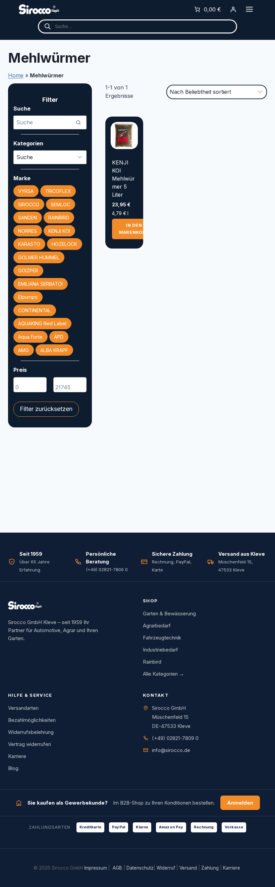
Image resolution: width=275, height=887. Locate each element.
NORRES (27, 231)
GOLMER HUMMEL (38, 257)
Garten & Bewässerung (169, 613)
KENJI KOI (59, 231)
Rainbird (152, 662)
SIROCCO (28, 204)
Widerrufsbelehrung (31, 732)
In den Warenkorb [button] (134, 228)
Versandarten (23, 708)
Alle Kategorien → (163, 674)
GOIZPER (28, 270)
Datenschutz (140, 868)
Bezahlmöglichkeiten (32, 720)
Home (15, 75)
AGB (117, 868)
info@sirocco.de (171, 750)
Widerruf (166, 868)
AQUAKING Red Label (42, 323)
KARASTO (29, 244)
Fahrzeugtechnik (162, 637)
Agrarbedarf (157, 625)
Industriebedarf (160, 649)
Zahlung (210, 868)
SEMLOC (60, 204)
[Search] (78, 122)
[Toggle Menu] (249, 9)
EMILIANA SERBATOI (40, 284)
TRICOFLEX (58, 191)
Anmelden (240, 803)
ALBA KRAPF (54, 350)
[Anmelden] (233, 9)
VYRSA (26, 191)
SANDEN (27, 217)
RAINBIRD (58, 217)
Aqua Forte (30, 337)
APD (58, 337)
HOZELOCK (64, 244)
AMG (23, 350)
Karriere (17, 756)
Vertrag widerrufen (29, 744)
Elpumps (28, 297)
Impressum (95, 868)
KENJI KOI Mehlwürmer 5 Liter (123, 178)
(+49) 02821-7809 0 (175, 738)
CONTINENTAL (34, 310)
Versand (188, 868)
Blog (13, 768)
